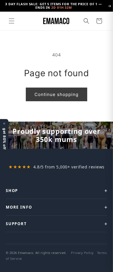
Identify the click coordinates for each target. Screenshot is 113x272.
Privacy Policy (82, 252)
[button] (11, 21)
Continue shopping (56, 94)
